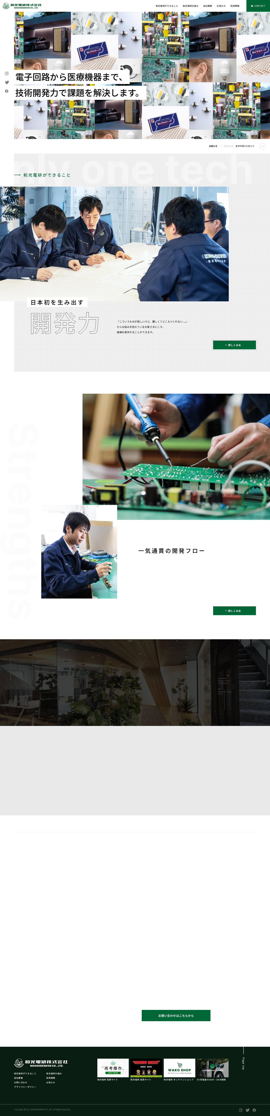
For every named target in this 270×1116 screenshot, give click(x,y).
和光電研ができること (167, 5)
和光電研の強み (190, 5)
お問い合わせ (21, 1082)
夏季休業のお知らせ (245, 146)
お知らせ (221, 5)
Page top (243, 1063)
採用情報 (234, 5)
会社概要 (207, 5)
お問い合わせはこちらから (176, 1016)
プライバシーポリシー (25, 1086)
